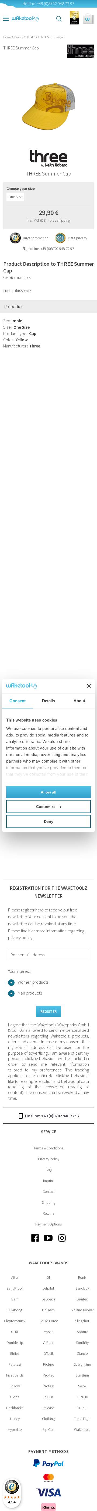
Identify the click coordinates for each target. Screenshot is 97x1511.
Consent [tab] (17, 700)
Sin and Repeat (82, 1310)
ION (48, 1277)
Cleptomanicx (14, 1320)
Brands (19, 37)
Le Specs (48, 1299)
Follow (14, 1386)
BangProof (14, 1288)
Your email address (27, 954)
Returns (48, 1213)
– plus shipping (58, 220)
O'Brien (48, 1342)
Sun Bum (82, 1375)
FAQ (49, 1169)
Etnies (14, 1353)
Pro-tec (48, 1375)
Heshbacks (14, 1407)
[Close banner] (89, 686)
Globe (14, 1396)
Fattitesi (15, 1364)
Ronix (82, 1277)
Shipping (48, 1202)
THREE (30, 37)
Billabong (15, 1310)
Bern (14, 1299)
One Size (15, 196)
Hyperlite (15, 1429)
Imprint (48, 1180)
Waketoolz (82, 1429)
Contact (49, 1191)
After (14, 1277)
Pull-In (48, 1396)
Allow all (48, 792)
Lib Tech (48, 1310)
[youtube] (48, 1242)
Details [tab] (48, 700)
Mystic (48, 1331)
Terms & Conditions (48, 1148)
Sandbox (82, 1288)
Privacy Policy (48, 1158)
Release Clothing (48, 1413)
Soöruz (82, 1331)
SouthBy (82, 1342)
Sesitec (82, 1299)
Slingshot (82, 1320)
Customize (46, 806)
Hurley (15, 1418)
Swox (82, 1386)
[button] (88, 18)
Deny (48, 821)
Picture (48, 1364)
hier (31, 930)
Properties (13, 306)
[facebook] (35, 1242)
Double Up (14, 1342)
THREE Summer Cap (51, 37)
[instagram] (62, 1242)
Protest (48, 1386)
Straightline (82, 1364)
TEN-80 (82, 1396)
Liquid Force (48, 1320)
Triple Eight (82, 1418)
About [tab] (79, 700)
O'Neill (48, 1353)
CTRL (15, 1331)
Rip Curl (48, 1429)
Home (7, 37)
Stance (82, 1353)
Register (48, 1011)
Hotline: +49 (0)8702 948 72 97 (52, 1115)
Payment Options (48, 1224)
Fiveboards (14, 1375)
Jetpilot (48, 1288)
